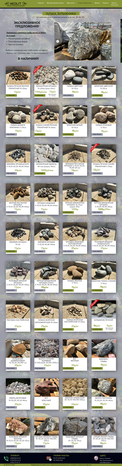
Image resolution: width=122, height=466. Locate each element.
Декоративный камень (55, 3)
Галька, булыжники (85, 3)
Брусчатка (71, 3)
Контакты (114, 5)
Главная (41, 3)
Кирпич (105, 3)
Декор (97, 3)
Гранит (114, 3)
